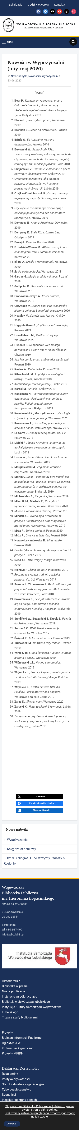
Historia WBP (11, 981)
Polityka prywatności (16, 1079)
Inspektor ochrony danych (19, 1100)
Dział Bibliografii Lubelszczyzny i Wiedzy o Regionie (34, 860)
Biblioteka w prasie (14, 986)
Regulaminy (10, 1074)
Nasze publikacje (13, 991)
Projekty (7, 1032)
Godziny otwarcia (38, 4)
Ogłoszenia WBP (13, 1043)
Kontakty (59, 4)
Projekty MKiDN (12, 1053)
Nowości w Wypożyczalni (43, 76)
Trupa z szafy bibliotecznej (20, 1017)
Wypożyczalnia (17, 840)
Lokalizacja (15, 4)
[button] (8, 42)
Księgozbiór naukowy (21, 849)
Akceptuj (11, 1123)
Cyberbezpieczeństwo (16, 1089)
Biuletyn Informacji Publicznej (22, 1038)
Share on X (41, 796)
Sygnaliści (9, 1094)
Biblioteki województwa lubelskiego (26, 1002)
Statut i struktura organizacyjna (23, 1084)
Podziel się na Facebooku (41, 803)
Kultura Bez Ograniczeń (18, 1048)
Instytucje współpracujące (19, 996)
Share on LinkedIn (41, 810)
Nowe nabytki (19, 76)
